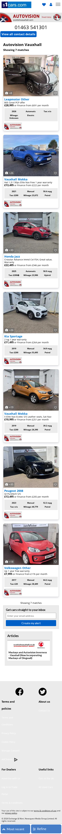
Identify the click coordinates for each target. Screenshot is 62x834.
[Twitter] (43, 690)
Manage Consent (11, 750)
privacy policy (11, 813)
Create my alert (31, 623)
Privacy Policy (9, 733)
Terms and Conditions (7, 721)
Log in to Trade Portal (9, 791)
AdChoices (7, 759)
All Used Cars (46, 787)
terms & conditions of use (45, 810)
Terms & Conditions (12, 802)
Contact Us (44, 710)
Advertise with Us (11, 778)
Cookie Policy (8, 741)
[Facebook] (19, 690)
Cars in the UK (46, 778)
